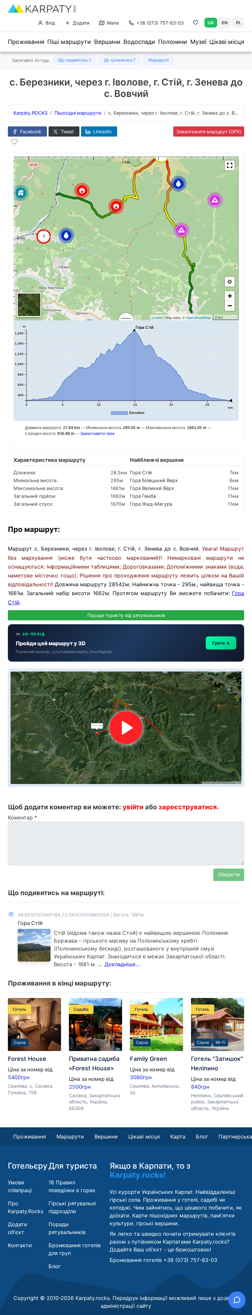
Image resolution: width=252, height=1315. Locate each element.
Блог (202, 1136)
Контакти (20, 1245)
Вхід (49, 23)
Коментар (22, 817)
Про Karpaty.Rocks (25, 1207)
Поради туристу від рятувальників (126, 615)
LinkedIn (102, 131)
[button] (230, 165)
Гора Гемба (143, 496)
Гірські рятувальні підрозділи (72, 1207)
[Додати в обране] (14, 142)
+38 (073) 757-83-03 (160, 23)
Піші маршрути (69, 41)
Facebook (30, 131)
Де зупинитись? (119, 60)
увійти (133, 807)
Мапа (112, 23)
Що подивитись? (74, 60)
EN (225, 22)
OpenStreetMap (198, 317)
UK (211, 22)
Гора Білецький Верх (154, 480)
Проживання (26, 41)
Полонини (172, 41)
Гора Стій (141, 472)
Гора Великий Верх (152, 488)
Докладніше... (122, 964)
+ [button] (230, 296)
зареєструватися (187, 807)
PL (238, 22)
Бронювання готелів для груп (75, 1249)
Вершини (107, 41)
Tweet (66, 131)
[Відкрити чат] (236, 1299)
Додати (80, 23)
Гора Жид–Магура (151, 504)
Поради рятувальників (67, 1228)
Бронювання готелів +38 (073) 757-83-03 (163, 1260)
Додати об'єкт (17, 1228)
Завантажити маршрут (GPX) (208, 131)
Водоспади (139, 41)
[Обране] (195, 24)
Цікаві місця (226, 41)
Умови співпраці (20, 1186)
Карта (177, 1136)
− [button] (230, 306)
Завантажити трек (97, 433)
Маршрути (158, 60)
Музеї (198, 41)
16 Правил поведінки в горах (72, 1186)
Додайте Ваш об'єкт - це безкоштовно (160, 1249)
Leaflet (157, 317)
